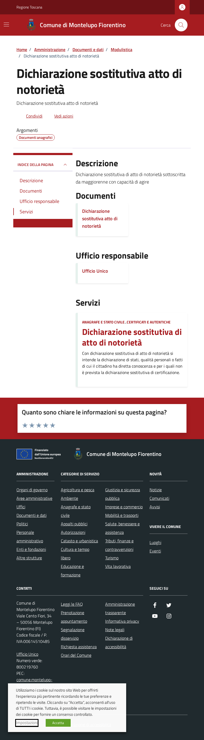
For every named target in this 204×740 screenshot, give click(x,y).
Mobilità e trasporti (121, 515)
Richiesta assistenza (79, 646)
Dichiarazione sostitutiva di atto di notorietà (132, 337)
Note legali (114, 629)
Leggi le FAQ (72, 604)
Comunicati (159, 498)
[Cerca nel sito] (181, 25)
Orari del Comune (76, 655)
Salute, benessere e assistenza (122, 528)
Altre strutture (29, 558)
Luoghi (155, 542)
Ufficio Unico (95, 271)
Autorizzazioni (73, 532)
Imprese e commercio (124, 507)
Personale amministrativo (29, 536)
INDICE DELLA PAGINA (35, 164)
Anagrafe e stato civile (103, 322)
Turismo (111, 558)
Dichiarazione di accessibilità (119, 642)
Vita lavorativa (118, 566)
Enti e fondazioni (31, 549)
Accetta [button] (58, 722)
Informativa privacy (122, 621)
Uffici (20, 507)
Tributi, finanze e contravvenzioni (119, 545)
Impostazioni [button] (27, 723)
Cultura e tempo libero (75, 553)
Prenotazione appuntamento (74, 616)
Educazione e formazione (72, 570)
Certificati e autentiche (149, 322)
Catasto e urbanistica (79, 541)
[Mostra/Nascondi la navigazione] (6, 24)
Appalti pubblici (74, 524)
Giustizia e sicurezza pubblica (122, 494)
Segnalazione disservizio (72, 633)
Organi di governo (32, 490)
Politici (22, 524)
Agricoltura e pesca (77, 490)
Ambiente (69, 498)
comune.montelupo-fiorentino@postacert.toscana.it (44, 682)
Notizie (156, 490)
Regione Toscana (29, 7)
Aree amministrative (34, 498)
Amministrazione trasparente (120, 608)
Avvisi (155, 507)
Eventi (155, 551)
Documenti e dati (31, 515)
